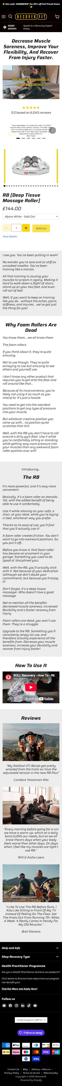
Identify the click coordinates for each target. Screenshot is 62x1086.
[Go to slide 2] (7, 186)
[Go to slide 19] (48, 186)
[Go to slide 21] (52, 186)
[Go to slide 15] (38, 186)
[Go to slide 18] (45, 186)
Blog (25, 1069)
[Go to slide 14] (36, 186)
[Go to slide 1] (4, 186)
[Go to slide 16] (40, 186)
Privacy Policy (11, 1073)
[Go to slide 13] (33, 186)
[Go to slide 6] (16, 186)
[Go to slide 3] (9, 186)
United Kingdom (29, 1020)
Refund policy (51, 1073)
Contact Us (13, 1069)
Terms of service (31, 1073)
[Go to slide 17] (43, 186)
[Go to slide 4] (11, 186)
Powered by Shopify (31, 1080)
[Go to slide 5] (14, 186)
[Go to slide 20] (50, 186)
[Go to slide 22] (55, 186)
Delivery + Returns (41, 1069)
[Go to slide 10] (26, 186)
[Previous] (9, 130)
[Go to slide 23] (57, 186)
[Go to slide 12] (31, 186)
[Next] (52, 130)
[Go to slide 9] (23, 186)
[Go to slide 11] (28, 186)
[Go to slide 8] (21, 186)
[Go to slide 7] (19, 186)
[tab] (18, 138)
